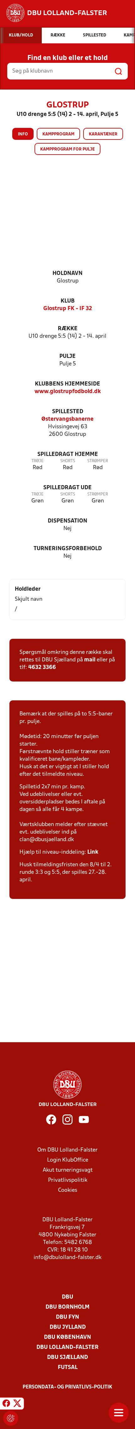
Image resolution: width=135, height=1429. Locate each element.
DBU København (67, 1337)
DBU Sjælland (67, 1357)
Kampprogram (58, 134)
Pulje (67, 356)
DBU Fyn (67, 1317)
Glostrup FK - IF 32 (67, 308)
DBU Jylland (68, 1327)
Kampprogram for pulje (67, 149)
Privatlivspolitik (67, 1180)
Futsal (68, 1367)
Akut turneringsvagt (68, 1170)
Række (68, 328)
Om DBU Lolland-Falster (67, 1150)
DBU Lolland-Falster (67, 1347)
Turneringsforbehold (68, 548)
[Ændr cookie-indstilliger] (10, 1418)
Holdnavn (67, 273)
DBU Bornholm (67, 1307)
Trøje (37, 461)
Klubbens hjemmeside (67, 384)
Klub (68, 301)
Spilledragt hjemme (67, 454)
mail (89, 660)
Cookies (67, 1190)
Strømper (97, 461)
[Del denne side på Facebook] (6, 1404)
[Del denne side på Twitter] (17, 1404)
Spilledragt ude (67, 487)
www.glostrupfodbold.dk (68, 391)
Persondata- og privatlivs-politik (67, 1387)
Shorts (67, 461)
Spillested (67, 411)
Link (92, 852)
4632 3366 (42, 667)
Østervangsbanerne (67, 419)
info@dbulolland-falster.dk (67, 1257)
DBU (67, 1297)
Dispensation (67, 521)
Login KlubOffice (67, 1160)
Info (23, 134)
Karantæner (103, 134)
